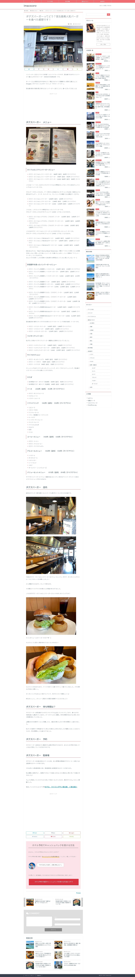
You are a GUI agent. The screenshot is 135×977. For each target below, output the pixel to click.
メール (56, 922)
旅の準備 (67, 1)
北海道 (91, 330)
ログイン (90, 398)
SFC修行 (92, 323)
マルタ (91, 361)
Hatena (35, 836)
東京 (91, 337)
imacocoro (30, 6)
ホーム (32, 1)
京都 (91, 326)
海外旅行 (102, 1)
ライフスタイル (92, 316)
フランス (92, 358)
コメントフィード (92, 403)
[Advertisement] (53, 106)
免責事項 (39, 975)
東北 (91, 341)
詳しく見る (103, 44)
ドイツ (93, 374)
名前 (55, 917)
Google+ (72, 833)
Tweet (35, 833)
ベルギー (94, 380)
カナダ (93, 368)
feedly (72, 836)
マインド (90, 313)
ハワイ (91, 354)
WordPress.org (92, 405)
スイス (93, 371)
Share (53, 833)
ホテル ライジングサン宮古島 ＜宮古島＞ (61, 787)
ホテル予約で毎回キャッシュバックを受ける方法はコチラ (54, 882)
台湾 (91, 387)
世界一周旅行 (93, 365)
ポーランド (94, 384)
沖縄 (91, 344)
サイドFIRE (50, 1)
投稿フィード (91, 400)
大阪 (91, 333)
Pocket (54, 836)
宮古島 (79, 893)
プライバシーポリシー (29, 975)
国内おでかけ (85, 1)
